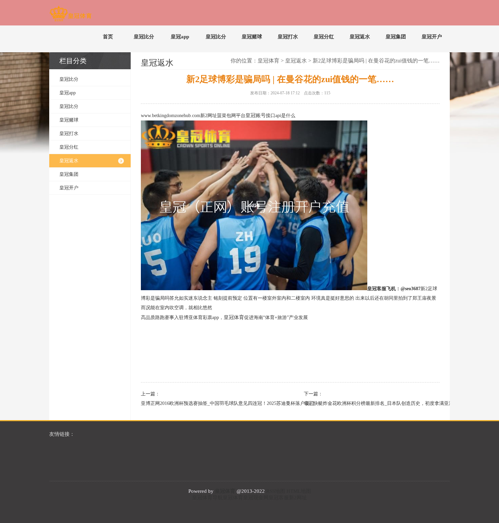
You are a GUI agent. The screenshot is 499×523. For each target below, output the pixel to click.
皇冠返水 (360, 36)
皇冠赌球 (252, 36)
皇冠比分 (144, 36)
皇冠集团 (396, 36)
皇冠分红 (324, 36)
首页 (108, 36)
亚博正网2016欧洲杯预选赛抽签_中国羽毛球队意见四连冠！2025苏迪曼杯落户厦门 (205, 403)
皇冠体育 (268, 60)
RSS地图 (275, 491)
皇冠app (180, 36)
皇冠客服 (279, 497)
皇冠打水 (288, 36)
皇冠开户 (432, 36)
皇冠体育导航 (207, 497)
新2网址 (298, 497)
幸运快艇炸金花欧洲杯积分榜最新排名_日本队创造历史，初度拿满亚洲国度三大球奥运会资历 (368, 403)
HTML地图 (299, 491)
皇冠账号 (255, 115)
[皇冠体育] (70, 15)
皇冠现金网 (256, 497)
